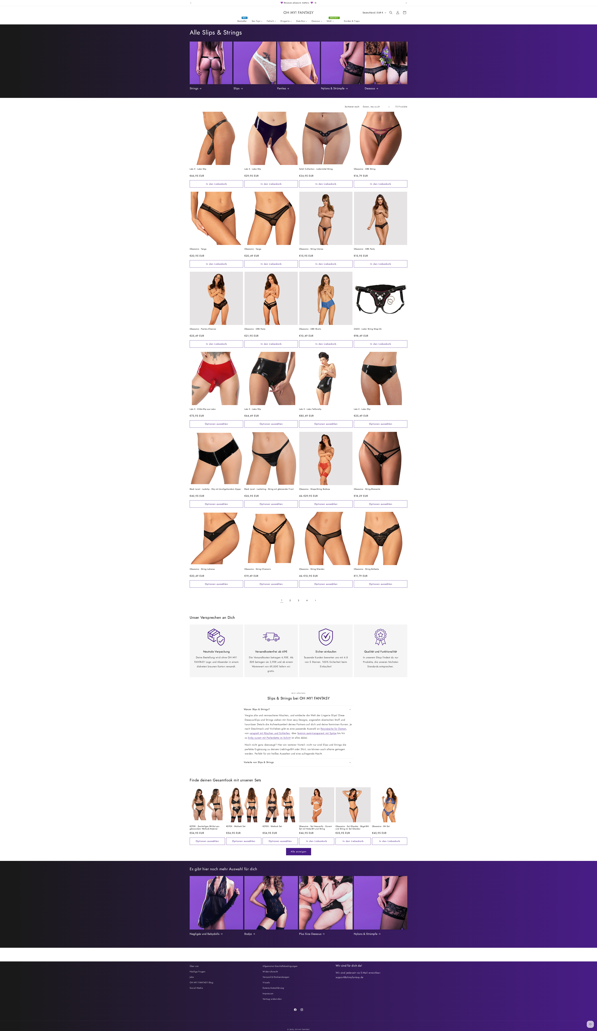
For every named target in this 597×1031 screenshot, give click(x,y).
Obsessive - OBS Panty (364, 249)
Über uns (194, 966)
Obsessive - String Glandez (311, 569)
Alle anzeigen (298, 851)
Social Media (196, 987)
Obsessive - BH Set (381, 826)
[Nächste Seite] (315, 600)
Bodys (248, 934)
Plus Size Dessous (310, 934)
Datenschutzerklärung (273, 987)
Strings (194, 88)
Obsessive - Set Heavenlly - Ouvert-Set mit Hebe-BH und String (315, 827)
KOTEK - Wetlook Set (235, 826)
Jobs (192, 977)
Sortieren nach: (352, 106)
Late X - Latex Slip (198, 169)
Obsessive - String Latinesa (202, 569)
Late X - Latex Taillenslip (310, 409)
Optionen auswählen (216, 424)
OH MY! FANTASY (302, 1029)
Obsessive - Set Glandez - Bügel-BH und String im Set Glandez (352, 827)
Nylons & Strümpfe (333, 88)
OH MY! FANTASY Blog (201, 982)
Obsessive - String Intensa (311, 249)
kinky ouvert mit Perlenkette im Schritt (269, 738)
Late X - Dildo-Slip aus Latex (202, 409)
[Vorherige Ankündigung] (190, 3)
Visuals (266, 982)
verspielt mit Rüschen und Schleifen (270, 733)
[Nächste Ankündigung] (406, 3)
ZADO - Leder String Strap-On (368, 329)
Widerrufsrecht (270, 971)
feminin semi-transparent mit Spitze (317, 733)
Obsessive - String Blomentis (367, 489)
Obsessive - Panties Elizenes (203, 329)
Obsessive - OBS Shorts (310, 329)
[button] (390, 12)
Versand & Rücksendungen (276, 977)
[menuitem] (242, 21)
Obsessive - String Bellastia (366, 569)
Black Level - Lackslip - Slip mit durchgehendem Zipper (215, 489)
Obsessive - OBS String (364, 169)
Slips (237, 88)
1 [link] (281, 600)
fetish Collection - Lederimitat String (316, 169)
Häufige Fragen (197, 971)
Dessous (370, 88)
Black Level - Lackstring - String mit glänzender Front (269, 489)
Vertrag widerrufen (272, 998)
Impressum (268, 993)
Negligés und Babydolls (204, 934)
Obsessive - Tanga (198, 249)
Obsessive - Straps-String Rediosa (314, 489)
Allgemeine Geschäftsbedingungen (280, 966)
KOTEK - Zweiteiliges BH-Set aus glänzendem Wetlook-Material (204, 827)
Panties (281, 88)
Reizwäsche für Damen (333, 728)
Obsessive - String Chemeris (257, 569)
